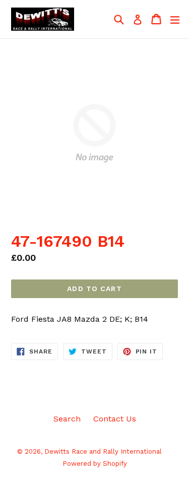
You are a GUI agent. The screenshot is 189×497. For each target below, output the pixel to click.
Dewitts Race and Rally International (103, 451)
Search (67, 418)
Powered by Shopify (94, 463)
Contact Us (114, 418)
